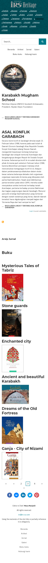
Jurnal (29, 49)
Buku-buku (17, 54)
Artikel (20, 49)
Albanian (14, 26)
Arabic (22, 15)
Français (24, 11)
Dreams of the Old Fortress (19, 410)
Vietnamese (7, 22)
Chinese (6, 19)
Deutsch (33, 11)
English (5, 11)
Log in (31, 211)
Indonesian (39, 19)
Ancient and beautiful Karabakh (23, 379)
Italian (5, 15)
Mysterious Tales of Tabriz (20, 268)
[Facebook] (9, 495)
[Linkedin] (23, 495)
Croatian (24, 26)
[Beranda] (23, 4)
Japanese (16, 19)
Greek (5, 26)
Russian (14, 11)
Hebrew (37, 22)
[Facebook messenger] (16, 495)
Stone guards (15, 306)
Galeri (36, 49)
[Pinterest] (36, 495)
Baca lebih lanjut (22, 118)
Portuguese (27, 19)
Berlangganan (3, 222)
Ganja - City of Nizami (22, 448)
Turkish (14, 15)
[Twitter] (29, 495)
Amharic (18, 22)
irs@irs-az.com (24, 515)
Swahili (33, 26)
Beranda (11, 49)
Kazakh (27, 22)
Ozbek (5, 30)
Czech (30, 15)
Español (39, 15)
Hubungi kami (31, 54)
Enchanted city (16, 341)
